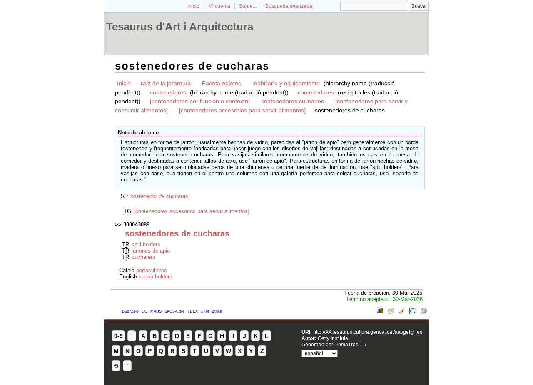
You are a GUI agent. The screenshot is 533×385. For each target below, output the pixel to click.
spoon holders (155, 276)
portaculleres (151, 270)
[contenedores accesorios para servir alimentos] (242, 110)
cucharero (143, 257)
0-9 (118, 336)
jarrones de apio (151, 251)
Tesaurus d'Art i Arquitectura (179, 26)
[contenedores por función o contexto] (200, 101)
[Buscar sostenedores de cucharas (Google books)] (380, 312)
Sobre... (248, 6)
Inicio (193, 6)
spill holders (146, 244)
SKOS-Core (174, 311)
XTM (205, 311)
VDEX (192, 311)
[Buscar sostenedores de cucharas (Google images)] (391, 312)
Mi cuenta (219, 6)
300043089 (136, 224)
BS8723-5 (130, 311)
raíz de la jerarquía (166, 83)
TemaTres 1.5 (351, 344)
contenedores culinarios (292, 101)
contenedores (168, 92)
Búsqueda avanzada (288, 6)
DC (144, 311)
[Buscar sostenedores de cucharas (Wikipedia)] (423, 312)
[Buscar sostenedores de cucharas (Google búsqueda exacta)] (412, 312)
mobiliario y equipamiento (286, 83)
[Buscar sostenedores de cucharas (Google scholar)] (402, 312)
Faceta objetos (221, 83)
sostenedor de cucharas (159, 196)
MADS (156, 311)
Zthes (217, 311)
